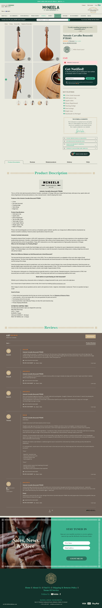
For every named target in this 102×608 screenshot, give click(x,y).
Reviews (32, 162)
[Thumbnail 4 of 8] (39, 103)
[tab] (91, 343)
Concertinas (24, 15)
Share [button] (41, 362)
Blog (89, 15)
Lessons (83, 15)
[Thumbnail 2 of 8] (25, 103)
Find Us (46, 587)
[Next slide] (59, 80)
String (43, 15)
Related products (51, 162)
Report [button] (37, 362)
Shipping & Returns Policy (62, 295)
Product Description (14, 162)
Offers (65, 15)
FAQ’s (88, 162)
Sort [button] (7, 343)
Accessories (74, 15)
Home (27, 587)
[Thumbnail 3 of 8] (32, 103)
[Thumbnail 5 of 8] (46, 103)
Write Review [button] (90, 336)
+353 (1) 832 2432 (45, 604)
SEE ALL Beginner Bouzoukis (70, 43)
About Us (37, 587)
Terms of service (51, 590)
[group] (14, 335)
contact (83, 5)
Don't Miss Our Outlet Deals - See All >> (51, 1)
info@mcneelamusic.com (56, 604)
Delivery (69, 162)
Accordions (14, 15)
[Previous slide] (6, 80)
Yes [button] (34, 362)
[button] (50, 510)
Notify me (90, 78)
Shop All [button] (4, 15)
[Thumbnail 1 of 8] (18, 103)
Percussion (35, 15)
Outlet (57, 15)
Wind (50, 15)
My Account (90, 5)
